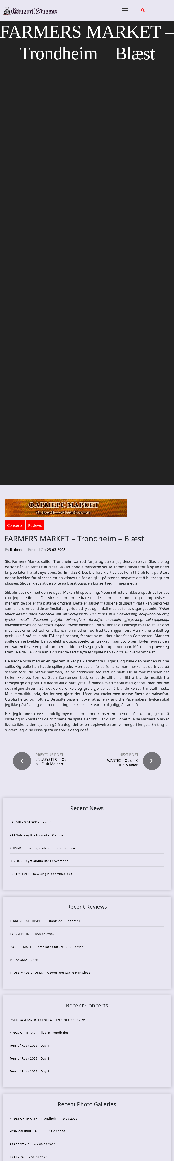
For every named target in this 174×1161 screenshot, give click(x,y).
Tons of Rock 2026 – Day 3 (29, 1058)
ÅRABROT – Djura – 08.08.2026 (33, 1144)
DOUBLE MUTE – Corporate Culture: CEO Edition (47, 947)
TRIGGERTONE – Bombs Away (32, 934)
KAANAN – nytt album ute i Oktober (37, 835)
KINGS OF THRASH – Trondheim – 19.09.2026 (43, 1118)
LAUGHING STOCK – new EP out (34, 822)
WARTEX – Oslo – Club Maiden (122, 762)
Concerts (15, 525)
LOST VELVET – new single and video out (41, 874)
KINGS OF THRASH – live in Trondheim (39, 1033)
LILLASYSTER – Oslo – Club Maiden (51, 761)
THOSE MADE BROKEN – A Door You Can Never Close (50, 973)
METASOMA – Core (24, 960)
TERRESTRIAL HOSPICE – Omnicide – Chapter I (45, 921)
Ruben (16, 549)
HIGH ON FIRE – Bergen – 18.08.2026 (37, 1131)
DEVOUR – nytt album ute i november (39, 861)
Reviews (35, 525)
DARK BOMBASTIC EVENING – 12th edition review (48, 1020)
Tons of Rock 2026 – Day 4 (29, 1045)
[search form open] (143, 10)
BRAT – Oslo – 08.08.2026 (28, 1157)
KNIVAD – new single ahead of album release (44, 848)
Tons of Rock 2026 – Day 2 (29, 1071)
